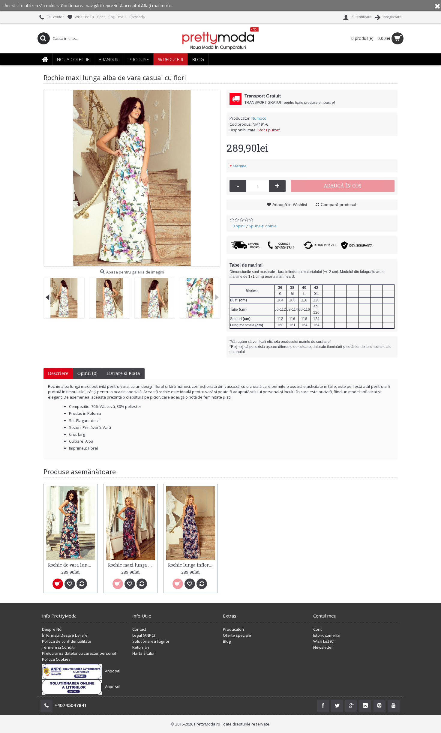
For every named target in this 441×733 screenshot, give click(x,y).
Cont (317, 629)
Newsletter (323, 647)
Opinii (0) (87, 373)
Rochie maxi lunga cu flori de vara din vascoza (131, 565)
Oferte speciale (237, 635)
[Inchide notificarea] (437, 5)
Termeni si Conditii (58, 647)
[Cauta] (44, 38)
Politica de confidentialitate (66, 641)
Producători (233, 629)
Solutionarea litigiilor (151, 641)
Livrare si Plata (123, 373)
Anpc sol (112, 686)
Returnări (140, 647)
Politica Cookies (56, 659)
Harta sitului (143, 653)
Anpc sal (112, 671)
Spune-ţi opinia (263, 226)
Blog (227, 641)
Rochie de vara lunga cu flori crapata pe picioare (71, 565)
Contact (139, 629)
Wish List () (323, 641)
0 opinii (238, 226)
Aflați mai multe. (156, 5)
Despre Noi (52, 629)
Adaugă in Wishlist (289, 204)
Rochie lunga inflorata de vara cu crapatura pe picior (191, 565)
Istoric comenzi (326, 635)
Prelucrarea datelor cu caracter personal (79, 653)
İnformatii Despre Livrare (65, 635)
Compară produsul (338, 204)
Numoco (258, 118)
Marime (240, 166)
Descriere (58, 373)
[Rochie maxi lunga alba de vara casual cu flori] (132, 178)
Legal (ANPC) (143, 635)
